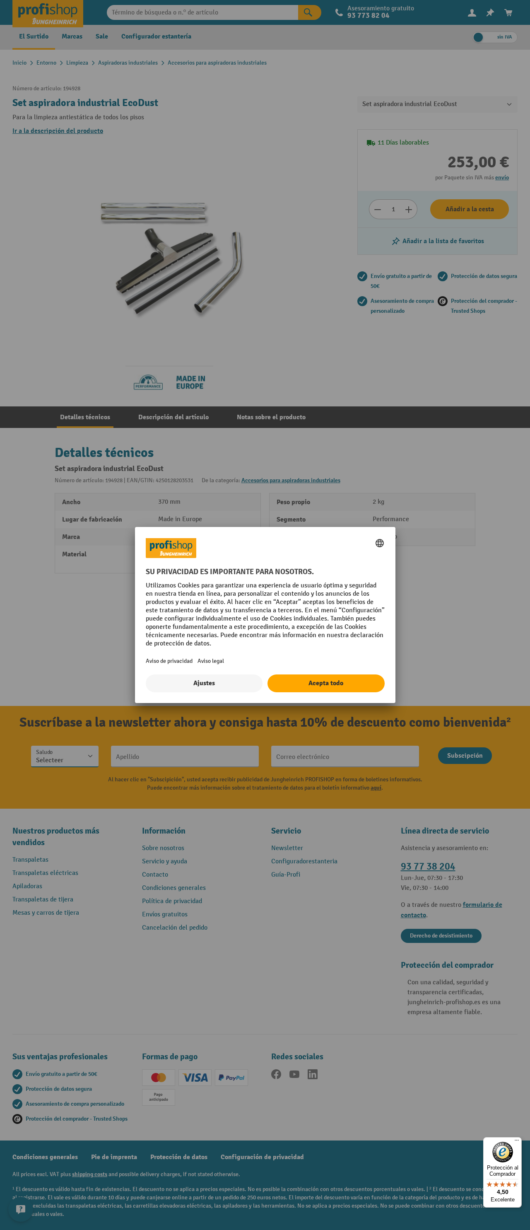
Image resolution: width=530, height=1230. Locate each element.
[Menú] (517, 1142)
